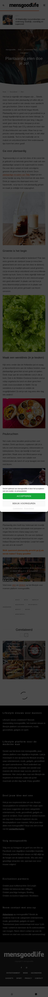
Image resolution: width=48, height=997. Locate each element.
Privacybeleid (29, 508)
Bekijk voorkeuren (24, 503)
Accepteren (24, 496)
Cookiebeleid (18, 508)
